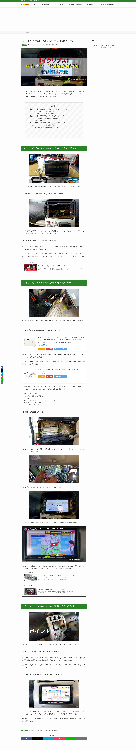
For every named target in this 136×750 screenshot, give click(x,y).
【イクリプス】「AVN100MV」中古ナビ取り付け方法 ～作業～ (47, 116)
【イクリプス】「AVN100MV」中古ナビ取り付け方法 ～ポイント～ (49, 123)
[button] (26, 738)
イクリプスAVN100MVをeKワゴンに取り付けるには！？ (46, 118)
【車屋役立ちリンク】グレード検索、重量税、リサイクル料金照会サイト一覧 (103, 46)
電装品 (52, 44)
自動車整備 (25, 44)
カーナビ (35, 44)
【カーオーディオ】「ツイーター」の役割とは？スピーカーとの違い (57, 575)
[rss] (112, 1)
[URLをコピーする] (81, 738)
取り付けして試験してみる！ (39, 120)
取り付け (43, 44)
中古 (39, 44)
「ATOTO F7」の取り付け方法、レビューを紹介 (51, 589)
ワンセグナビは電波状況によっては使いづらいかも (45, 127)
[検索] (114, 1)
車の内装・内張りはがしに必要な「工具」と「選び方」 (53, 266)
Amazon (41, 348)
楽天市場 (49, 348)
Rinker (44, 344)
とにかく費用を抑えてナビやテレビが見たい (43, 113)
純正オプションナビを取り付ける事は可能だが (44, 125)
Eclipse (31, 44)
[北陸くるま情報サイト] (25, 4)
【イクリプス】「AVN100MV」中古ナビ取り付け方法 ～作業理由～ (49, 109)
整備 (47, 44)
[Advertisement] (68, 19)
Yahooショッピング (60, 348)
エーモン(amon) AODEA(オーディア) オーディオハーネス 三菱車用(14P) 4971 (60, 370)
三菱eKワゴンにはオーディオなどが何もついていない (45, 111)
